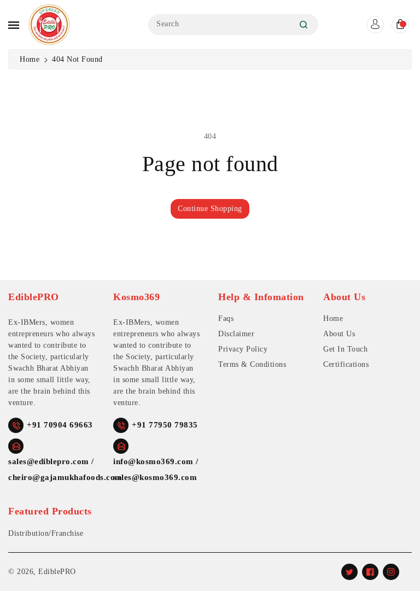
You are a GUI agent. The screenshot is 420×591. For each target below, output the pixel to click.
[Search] (303, 24)
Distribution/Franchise (45, 533)
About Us (339, 334)
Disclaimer (236, 334)
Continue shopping (210, 208)
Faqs (226, 318)
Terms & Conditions (252, 364)
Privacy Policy (242, 349)
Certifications (346, 364)
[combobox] (233, 24)
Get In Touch (345, 349)
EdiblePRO (57, 571)
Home (29, 59)
